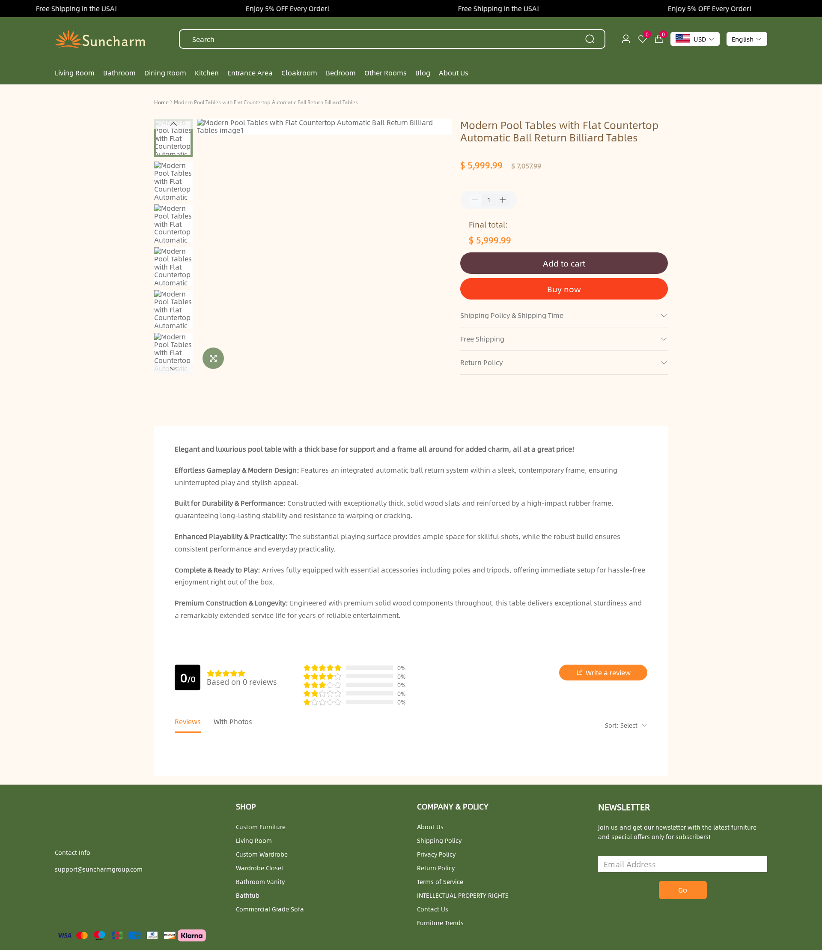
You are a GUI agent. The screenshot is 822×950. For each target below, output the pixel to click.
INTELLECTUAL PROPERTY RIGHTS (463, 895)
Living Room (254, 840)
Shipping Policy (439, 840)
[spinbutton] (489, 200)
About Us (430, 826)
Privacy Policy (436, 854)
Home (161, 102)
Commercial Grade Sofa (270, 909)
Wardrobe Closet (259, 867)
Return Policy (436, 867)
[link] (161, 101)
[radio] (210, 673)
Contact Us (432, 909)
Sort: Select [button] (622, 725)
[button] (173, 124)
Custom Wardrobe (262, 854)
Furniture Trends (440, 922)
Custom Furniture (261, 826)
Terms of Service (440, 881)
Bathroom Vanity (260, 881)
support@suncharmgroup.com (99, 869)
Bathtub (247, 895)
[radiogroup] (226, 673)
